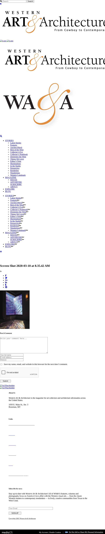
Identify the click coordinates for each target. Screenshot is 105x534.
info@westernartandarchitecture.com (23, 411)
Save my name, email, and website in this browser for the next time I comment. (35, 364)
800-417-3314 (14, 409)
